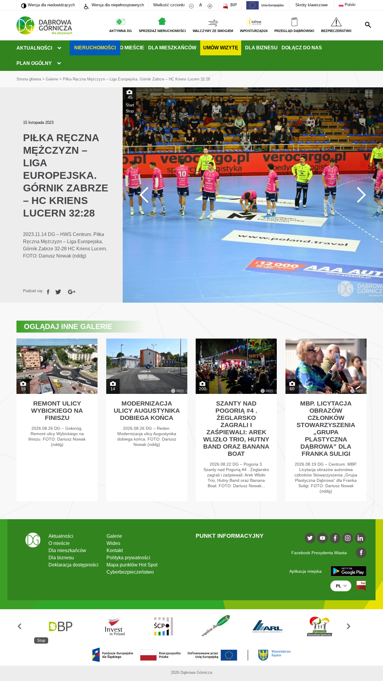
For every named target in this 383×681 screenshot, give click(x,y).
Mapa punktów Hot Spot (132, 564)
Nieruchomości (95, 47)
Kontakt (115, 550)
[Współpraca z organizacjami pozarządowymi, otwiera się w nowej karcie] (216, 626)
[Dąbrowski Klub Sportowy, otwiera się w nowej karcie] (320, 626)
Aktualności (34, 48)
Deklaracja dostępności (73, 564)
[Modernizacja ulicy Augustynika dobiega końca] (146, 420)
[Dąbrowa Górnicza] (44, 25)
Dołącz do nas (302, 47)
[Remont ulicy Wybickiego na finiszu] (57, 420)
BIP (233, 5)
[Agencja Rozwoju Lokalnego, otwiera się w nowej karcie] (268, 626)
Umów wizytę (220, 47)
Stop (130, 111)
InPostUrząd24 (254, 31)
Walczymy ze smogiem (213, 31)
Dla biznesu (261, 47)
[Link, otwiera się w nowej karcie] (48, 291)
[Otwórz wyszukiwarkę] (368, 24)
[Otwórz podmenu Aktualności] (59, 48)
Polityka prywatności (128, 557)
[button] (25, 626)
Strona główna (28, 79)
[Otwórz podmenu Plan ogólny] (59, 63)
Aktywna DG (120, 31)
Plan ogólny (34, 63)
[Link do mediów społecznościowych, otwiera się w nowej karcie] (310, 538)
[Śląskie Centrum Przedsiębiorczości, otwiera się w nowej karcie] (164, 626)
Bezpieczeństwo (336, 31)
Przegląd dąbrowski (294, 31)
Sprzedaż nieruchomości (162, 31)
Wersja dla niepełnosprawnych (117, 5)
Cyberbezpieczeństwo (130, 572)
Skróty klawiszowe (311, 5)
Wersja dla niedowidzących (48, 4)
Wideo (113, 543)
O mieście (132, 47)
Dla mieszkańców (172, 47)
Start (130, 105)
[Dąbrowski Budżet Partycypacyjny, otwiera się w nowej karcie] (60, 626)
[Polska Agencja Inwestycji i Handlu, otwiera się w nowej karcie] (112, 626)
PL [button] (338, 586)
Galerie (52, 79)
